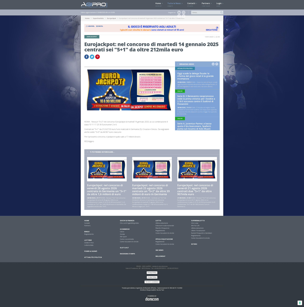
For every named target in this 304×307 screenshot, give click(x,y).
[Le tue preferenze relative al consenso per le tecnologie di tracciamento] (300, 303)
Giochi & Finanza (127, 220)
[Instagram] (183, 12)
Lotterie (88, 240)
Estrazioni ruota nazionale (165, 225)
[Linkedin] (178, 12)
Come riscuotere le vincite (129, 241)
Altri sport (123, 237)
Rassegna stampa (127, 254)
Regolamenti (160, 241)
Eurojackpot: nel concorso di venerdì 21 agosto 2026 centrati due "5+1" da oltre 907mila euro (195, 189)
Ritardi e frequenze (162, 228)
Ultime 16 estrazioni (198, 230)
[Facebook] (178, 16)
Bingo (87, 232)
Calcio (122, 232)
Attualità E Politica (93, 257)
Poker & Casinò (90, 251)
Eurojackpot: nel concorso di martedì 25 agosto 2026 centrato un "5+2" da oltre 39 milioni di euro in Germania (151, 189)
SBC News (159, 250)
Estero (194, 244)
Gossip (122, 234)
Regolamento (89, 234)
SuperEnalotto (98, 18)
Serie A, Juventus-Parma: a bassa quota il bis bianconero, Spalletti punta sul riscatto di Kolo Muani (194, 126)
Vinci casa (194, 223)
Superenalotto (198, 220)
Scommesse (125, 229)
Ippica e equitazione (164, 239)
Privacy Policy (152, 272)
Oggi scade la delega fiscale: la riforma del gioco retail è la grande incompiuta (195, 76)
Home (158, 4)
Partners (206, 4)
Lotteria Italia (88, 245)
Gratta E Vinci (89, 243)
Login (219, 4)
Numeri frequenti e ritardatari (201, 233)
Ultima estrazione (162, 223)
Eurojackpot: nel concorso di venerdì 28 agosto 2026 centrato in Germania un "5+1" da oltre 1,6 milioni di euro (106, 189)
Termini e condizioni (152, 282)
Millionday (160, 256)
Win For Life (195, 225)
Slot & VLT (124, 248)
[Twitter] (183, 16)
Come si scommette (127, 239)
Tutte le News (174, 4)
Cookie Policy (152, 277)
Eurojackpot (111, 18)
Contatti (191, 4)
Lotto (158, 220)
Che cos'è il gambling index (129, 223)
